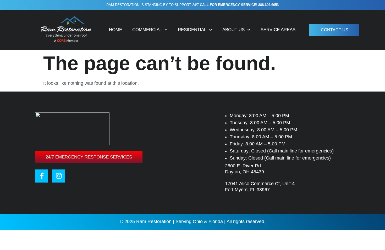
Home (115, 29)
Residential (192, 29)
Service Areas (278, 29)
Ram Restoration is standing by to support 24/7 (192, 5)
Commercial (147, 29)
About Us (233, 29)
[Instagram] (58, 176)
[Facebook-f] (41, 176)
